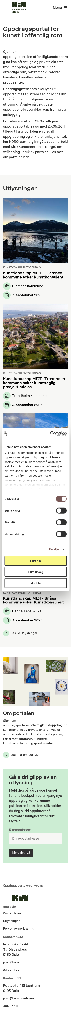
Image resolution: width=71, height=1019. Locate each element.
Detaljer (54, 549)
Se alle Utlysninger (24, 633)
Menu (57, 7)
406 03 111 (10, 1006)
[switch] (61, 510)
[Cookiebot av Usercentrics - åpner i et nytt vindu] (50, 433)
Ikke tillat (35, 583)
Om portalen (12, 913)
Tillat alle (35, 560)
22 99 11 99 (11, 970)
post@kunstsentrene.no (20, 998)
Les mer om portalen (26, 755)
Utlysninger (11, 921)
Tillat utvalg (35, 572)
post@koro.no (13, 962)
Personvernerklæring (18, 928)
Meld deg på (21, 852)
